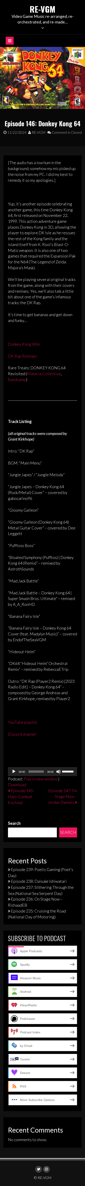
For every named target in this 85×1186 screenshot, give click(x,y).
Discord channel (22, 734)
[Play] (14, 771)
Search (14, 823)
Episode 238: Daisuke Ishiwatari (39, 881)
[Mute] (58, 771)
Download (17, 784)
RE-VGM (42, 9)
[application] (42, 771)
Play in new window (41, 778)
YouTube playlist (22, 722)
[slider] (68, 771)
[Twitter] (38, 1169)
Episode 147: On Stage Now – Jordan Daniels (62, 796)
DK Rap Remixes (22, 356)
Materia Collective (44, 373)
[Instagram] (46, 1169)
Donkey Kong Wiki (24, 344)
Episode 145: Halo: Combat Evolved (21, 796)
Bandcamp (17, 379)
